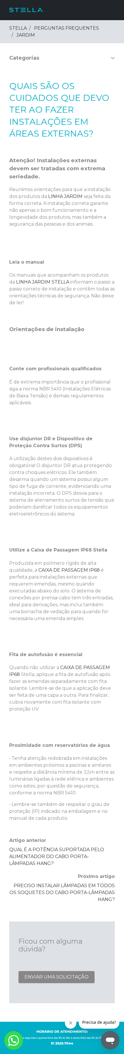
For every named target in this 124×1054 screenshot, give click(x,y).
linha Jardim (65, 196)
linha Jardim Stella (42, 282)
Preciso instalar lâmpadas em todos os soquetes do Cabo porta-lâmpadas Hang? (62, 892)
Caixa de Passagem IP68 (69, 570)
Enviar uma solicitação (57, 977)
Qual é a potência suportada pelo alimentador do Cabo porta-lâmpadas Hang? (56, 856)
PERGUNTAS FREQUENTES (66, 28)
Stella (18, 28)
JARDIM (25, 35)
